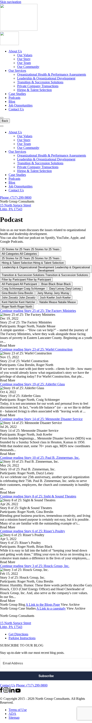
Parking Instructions (22, 638)
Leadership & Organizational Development (46, 78)
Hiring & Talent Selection (34, 90)
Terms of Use (18, 710)
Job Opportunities (21, 105)
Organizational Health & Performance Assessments (51, 74)
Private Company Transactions (37, 86)
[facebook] (1, 691)
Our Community (28, 67)
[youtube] (18, 691)
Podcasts (14, 97)
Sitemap (14, 717)
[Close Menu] (1, 126)
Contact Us (16, 109)
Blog (12, 101)
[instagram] (6, 691)
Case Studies (17, 94)
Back (5, 120)
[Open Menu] (1, 117)
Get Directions (18, 634)
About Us (15, 51)
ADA (12, 713)
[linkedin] (12, 691)
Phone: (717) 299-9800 (15, 197)
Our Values (24, 55)
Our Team (24, 63)
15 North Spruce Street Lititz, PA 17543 (15, 207)
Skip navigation (10, 2)
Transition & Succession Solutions (40, 82)
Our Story (24, 59)
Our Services (17, 70)
